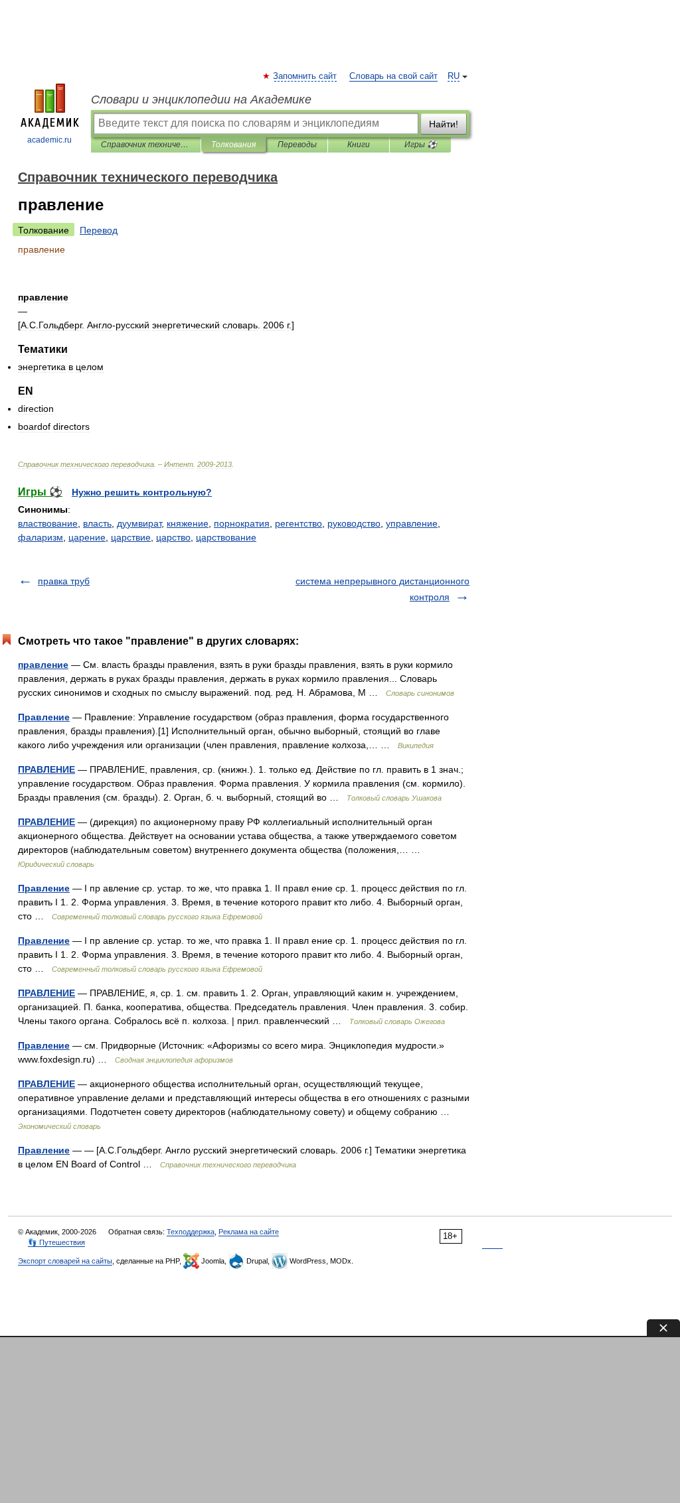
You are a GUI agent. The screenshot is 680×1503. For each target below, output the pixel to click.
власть (97, 523)
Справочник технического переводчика (146, 144)
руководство (354, 523)
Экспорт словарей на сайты (65, 1261)
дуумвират (139, 523)
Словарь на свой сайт (393, 76)
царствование (226, 537)
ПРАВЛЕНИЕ (46, 769)
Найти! (443, 124)
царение (87, 537)
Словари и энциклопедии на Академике (201, 99)
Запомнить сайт (305, 76)
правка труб (64, 581)
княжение (188, 523)
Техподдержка (190, 1232)
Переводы (297, 144)
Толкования (233, 144)
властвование (48, 523)
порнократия (242, 523)
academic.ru (49, 140)
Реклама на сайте (248, 1232)
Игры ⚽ (420, 144)
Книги (358, 144)
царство (173, 537)
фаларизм (40, 537)
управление (412, 523)
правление (43, 664)
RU (454, 76)
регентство (298, 523)
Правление (44, 717)
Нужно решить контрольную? (142, 492)
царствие (131, 537)
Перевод (99, 230)
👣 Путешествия (56, 1242)
